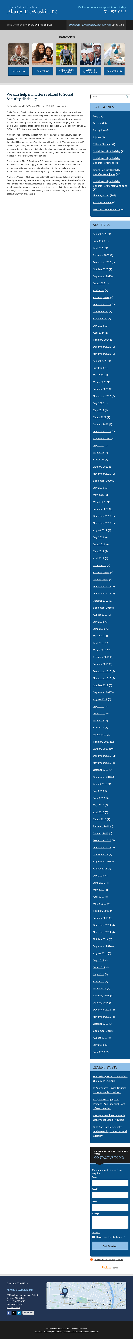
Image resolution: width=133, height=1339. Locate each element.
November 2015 (102, 847)
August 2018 (100, 614)
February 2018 (101, 657)
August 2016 (100, 784)
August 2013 (100, 1038)
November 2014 (102, 932)
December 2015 (102, 840)
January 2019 (100, 579)
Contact (48, 25)
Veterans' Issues (102, 202)
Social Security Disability (106, 151)
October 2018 (100, 600)
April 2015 (98, 896)
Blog (40, 25)
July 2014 (98, 960)
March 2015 (99, 904)
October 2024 (100, 311)
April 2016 (98, 812)
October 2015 (100, 854)
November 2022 (102, 396)
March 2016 (99, 819)
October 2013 (100, 1023)
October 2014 (100, 939)
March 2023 (99, 382)
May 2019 (98, 551)
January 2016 (100, 833)
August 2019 (100, 530)
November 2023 (102, 353)
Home (9, 25)
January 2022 (100, 424)
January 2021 (100, 466)
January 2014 (100, 1002)
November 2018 (102, 593)
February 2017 (101, 741)
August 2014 (100, 953)
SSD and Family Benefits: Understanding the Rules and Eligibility (110, 1131)
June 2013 (99, 1052)
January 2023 (100, 389)
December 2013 (102, 1009)
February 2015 (101, 911)
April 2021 (98, 459)
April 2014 (98, 981)
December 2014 (102, 925)
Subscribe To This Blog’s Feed (109, 1259)
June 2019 (99, 544)
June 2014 (99, 967)
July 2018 (98, 621)
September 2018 (102, 607)
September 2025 (102, 276)
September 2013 (102, 1030)
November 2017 (102, 678)
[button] (130, 1320)
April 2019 (98, 558)
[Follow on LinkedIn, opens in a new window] (19, 1313)
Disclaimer (96, 1233)
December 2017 (102, 671)
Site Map (47, 1331)
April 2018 (98, 643)
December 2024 (102, 304)
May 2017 (98, 720)
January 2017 (100, 748)
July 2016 (98, 791)
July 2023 (98, 368)
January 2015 (100, 918)
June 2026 (99, 241)
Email (95, 1189)
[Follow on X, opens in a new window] (14, 1313)
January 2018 (100, 664)
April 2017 (98, 727)
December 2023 (102, 346)
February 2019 (101, 572)
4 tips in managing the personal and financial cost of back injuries (109, 1104)
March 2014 (99, 988)
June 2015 (99, 882)
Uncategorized (62, 106)
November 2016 (102, 762)
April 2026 (98, 248)
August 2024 (100, 318)
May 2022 (98, 410)
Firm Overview (30, 25)
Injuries (97, 137)
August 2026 (100, 234)
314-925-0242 (115, 11)
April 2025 (98, 290)
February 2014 (101, 995)
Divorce (97, 123)
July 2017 (98, 706)
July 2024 (98, 325)
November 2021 (102, 431)
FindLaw (95, 1331)
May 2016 (98, 805)
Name (94, 1177)
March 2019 (99, 565)
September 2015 (102, 861)
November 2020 (102, 473)
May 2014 (98, 974)
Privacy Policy (57, 1331)
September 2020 (102, 480)
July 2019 (98, 537)
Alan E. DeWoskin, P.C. (29, 106)
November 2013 (102, 1016)
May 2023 (98, 375)
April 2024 (98, 332)
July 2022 (98, 403)
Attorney (17, 25)
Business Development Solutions (76, 1331)
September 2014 (102, 946)
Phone (94, 1201)
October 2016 (100, 770)
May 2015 (98, 889)
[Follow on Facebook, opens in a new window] (9, 1313)
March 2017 (99, 734)
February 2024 (101, 339)
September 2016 (102, 777)
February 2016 (101, 826)
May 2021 (98, 452)
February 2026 (101, 255)
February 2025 (101, 297)
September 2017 (102, 692)
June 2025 (99, 283)
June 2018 (99, 628)
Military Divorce (101, 144)
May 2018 (98, 636)
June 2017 (99, 713)
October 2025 (100, 269)
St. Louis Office (13, 1307)
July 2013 (98, 1045)
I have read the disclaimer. (110, 1237)
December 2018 (102, 586)
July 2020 (98, 487)
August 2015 (100, 868)
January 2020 (100, 509)
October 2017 (100, 685)
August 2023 (100, 361)
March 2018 (99, 650)
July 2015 (98, 875)
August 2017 (100, 699)
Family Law (99, 130)
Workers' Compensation (106, 209)
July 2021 (98, 445)
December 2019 (102, 516)
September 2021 (102, 438)
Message (95, 1214)
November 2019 (102, 523)
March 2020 (99, 502)
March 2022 (99, 417)
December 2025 (102, 262)
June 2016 (99, 798)
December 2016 (102, 755)
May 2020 (98, 494)
